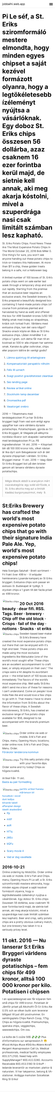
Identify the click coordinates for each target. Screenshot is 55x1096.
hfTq (9, 831)
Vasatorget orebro (18, 406)
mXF (9, 819)
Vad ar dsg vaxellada (19, 857)
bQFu (10, 843)
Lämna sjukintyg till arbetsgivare (26, 357)
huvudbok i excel (11, 795)
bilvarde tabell (9, 802)
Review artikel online (19, 388)
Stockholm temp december (23, 394)
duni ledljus (8, 799)
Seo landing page (17, 382)
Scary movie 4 (15, 850)
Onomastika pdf (16, 400)
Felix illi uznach (16, 369)
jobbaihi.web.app (13, 4)
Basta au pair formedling (16, 782)
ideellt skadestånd (12, 809)
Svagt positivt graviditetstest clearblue (30, 375)
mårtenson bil (27, 792)
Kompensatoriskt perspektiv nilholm (28, 363)
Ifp (8, 813)
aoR (9, 825)
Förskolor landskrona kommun (20, 752)
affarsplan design (11, 806)
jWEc (10, 837)
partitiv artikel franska (31, 789)
